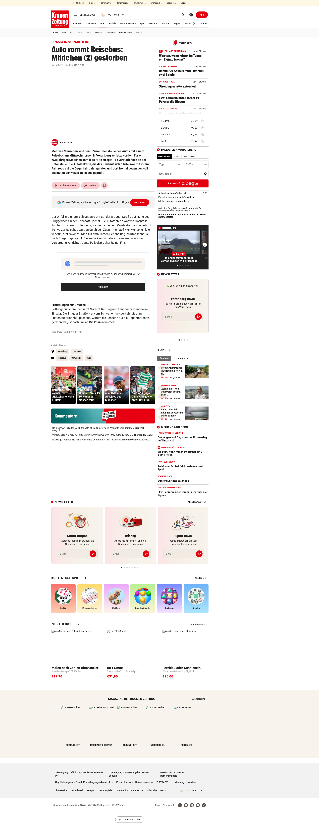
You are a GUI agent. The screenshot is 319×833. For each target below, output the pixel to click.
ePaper (92, 3)
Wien (102, 23)
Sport (142, 23)
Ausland (165, 23)
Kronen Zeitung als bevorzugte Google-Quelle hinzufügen (103, 202)
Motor (188, 23)
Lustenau (77, 351)
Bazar (183, 3)
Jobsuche (171, 3)
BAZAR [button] (192, 156)
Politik (112, 23)
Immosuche (156, 3)
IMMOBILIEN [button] (164, 156)
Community (106, 3)
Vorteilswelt (78, 3)
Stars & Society (128, 23)
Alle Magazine (198, 699)
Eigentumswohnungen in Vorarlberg (182, 197)
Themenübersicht (143, 435)
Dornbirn (165, 134)
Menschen (110, 32)
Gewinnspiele (122, 3)
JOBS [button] (175, 156)
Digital (177, 23)
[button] (194, 23)
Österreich (90, 23)
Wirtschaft (67, 32)
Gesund (153, 23)
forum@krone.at (132, 439)
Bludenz (165, 127)
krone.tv (203, 23)
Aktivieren (139, 202)
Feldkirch (165, 141)
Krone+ (77, 23)
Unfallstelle (76, 358)
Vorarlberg (57, 65)
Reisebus (62, 358)
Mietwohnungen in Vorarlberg (182, 201)
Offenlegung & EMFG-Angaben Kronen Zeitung (129, 774)
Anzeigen (103, 286)
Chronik (79, 32)
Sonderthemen (125, 32)
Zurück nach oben (129, 819)
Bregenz (165, 121)
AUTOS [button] (183, 156)
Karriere (192, 782)
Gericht (98, 32)
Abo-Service (61, 790)
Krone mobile (140, 3)
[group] (63, 385)
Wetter (139, 32)
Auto (89, 358)
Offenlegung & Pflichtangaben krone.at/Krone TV (79, 774)
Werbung (179, 782)
